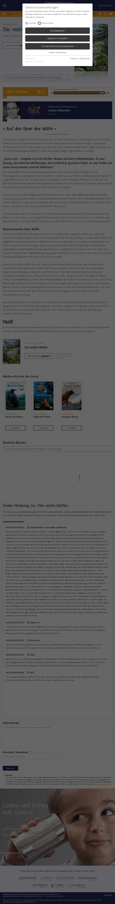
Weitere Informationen (57, 52)
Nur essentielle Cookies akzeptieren (57, 46)
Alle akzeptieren (57, 30)
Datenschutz (85, 58)
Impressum (74, 58)
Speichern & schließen (57, 38)
